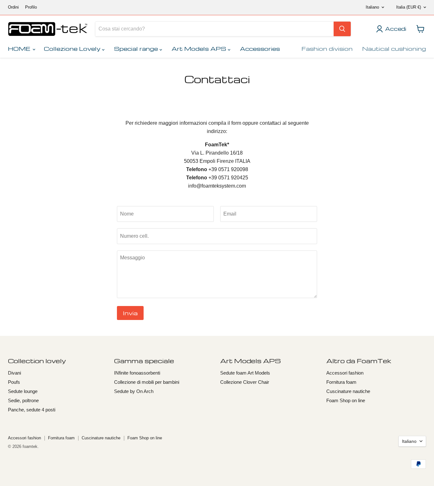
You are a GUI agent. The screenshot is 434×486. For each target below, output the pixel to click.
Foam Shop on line (345, 400)
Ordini (13, 7)
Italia (408, 7)
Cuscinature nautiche (348, 391)
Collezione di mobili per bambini (146, 382)
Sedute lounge (22, 391)
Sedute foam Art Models (245, 373)
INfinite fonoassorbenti (137, 373)
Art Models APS (200, 48)
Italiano (372, 7)
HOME (20, 48)
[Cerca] (342, 29)
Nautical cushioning (394, 48)
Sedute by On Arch (133, 391)
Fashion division (327, 48)
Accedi (395, 28)
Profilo (31, 7)
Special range (136, 48)
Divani (14, 373)
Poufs (14, 382)
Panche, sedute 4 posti (31, 409)
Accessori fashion (344, 373)
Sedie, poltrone (23, 400)
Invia (130, 312)
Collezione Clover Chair (244, 382)
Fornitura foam (341, 382)
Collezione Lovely (73, 48)
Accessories (260, 48)
